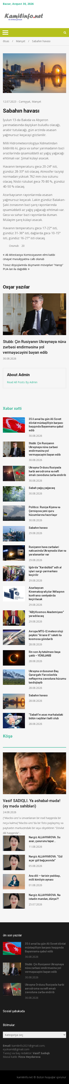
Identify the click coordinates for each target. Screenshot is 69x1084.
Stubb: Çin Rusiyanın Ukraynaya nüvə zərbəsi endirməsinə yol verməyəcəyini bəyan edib (44, 968)
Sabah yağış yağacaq (42, 487)
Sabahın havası (38, 527)
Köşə (7, 736)
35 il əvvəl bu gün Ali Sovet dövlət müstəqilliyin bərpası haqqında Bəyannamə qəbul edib (45, 947)
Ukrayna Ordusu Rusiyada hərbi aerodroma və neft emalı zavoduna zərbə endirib (47, 471)
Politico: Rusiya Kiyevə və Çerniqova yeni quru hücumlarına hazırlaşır (44, 511)
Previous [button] (31, 328)
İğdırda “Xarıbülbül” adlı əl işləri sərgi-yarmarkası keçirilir (45, 571)
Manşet (36, 101)
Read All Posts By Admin (22, 382)
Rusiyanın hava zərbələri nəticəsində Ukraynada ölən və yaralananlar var (47, 550)
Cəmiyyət (24, 101)
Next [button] (65, 328)
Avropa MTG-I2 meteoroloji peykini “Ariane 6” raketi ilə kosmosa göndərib (46, 635)
